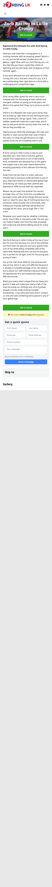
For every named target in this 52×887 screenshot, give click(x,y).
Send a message (26, 362)
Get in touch (26, 35)
